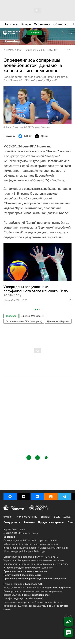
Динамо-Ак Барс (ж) (58, 321)
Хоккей (67, 516)
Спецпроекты (11, 522)
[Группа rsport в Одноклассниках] (51, 496)
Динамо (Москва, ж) (32, 315)
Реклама (29, 522)
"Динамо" (52, 151)
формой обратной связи (36, 594)
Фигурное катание (26, 516)
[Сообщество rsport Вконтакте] (37, 496)
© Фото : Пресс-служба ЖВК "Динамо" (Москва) (26, 127)
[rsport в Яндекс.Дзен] (23, 496)
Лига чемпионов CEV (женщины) (23, 321)
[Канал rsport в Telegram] (64, 496)
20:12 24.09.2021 (13, 50)
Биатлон (45, 516)
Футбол (7, 516)
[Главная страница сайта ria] (4, 32)
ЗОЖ (57, 516)
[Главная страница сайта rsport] (21, 32)
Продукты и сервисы (51, 522)
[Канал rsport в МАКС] (10, 496)
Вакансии (9, 536)
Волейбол (11, 315)
